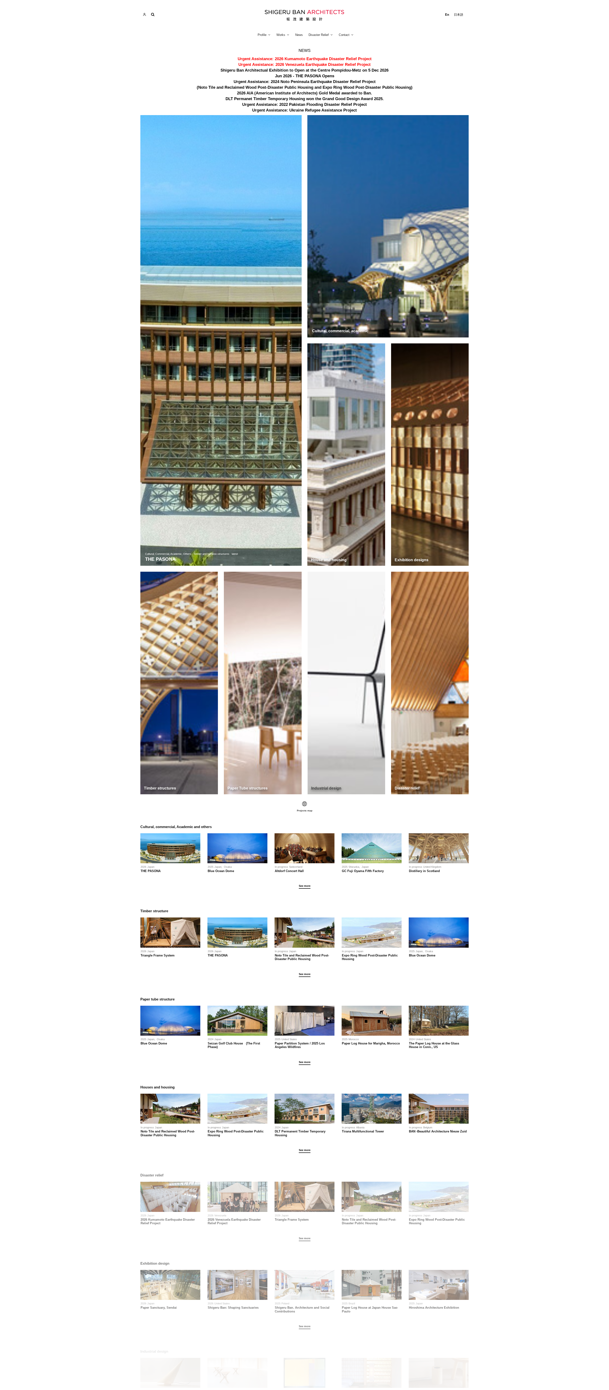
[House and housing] (346, 454)
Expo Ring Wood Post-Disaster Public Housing (370, 957)
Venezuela (220, 1215)
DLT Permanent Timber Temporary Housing (300, 1133)
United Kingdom (432, 866)
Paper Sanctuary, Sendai (159, 1307)
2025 (210, 866)
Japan (150, 866)
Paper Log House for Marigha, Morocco (371, 1043)
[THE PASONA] (221, 340)
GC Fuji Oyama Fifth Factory (363, 871)
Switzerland (295, 866)
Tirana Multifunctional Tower (363, 1131)
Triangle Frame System (158, 955)
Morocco (354, 1039)
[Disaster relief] (430, 683)
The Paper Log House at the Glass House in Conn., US (434, 1045)
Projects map (304, 810)
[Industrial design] (346, 683)
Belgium (427, 1127)
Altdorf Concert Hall (289, 871)
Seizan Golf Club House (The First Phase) (234, 1045)
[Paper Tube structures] (262, 683)
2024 (210, 1039)
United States (289, 1039)
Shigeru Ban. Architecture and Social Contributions (302, 1309)
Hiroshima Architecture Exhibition (434, 1307)
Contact (344, 35)
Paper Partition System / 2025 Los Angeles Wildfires (300, 1045)
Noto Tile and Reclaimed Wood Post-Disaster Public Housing (302, 957)
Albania (360, 1127)
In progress (281, 866)
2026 (143, 866)
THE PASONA (151, 871)
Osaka (228, 866)
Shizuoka (354, 866)
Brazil (352, 1303)
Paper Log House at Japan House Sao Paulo (370, 1309)
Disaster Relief (319, 35)
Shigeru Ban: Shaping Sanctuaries (233, 1307)
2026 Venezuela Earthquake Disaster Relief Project (234, 1221)
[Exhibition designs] (430, 454)
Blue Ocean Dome (222, 871)
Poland (285, 1303)
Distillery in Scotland (424, 871)
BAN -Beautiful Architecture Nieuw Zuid (438, 1131)
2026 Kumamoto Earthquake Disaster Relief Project (168, 1221)
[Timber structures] (179, 683)
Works (280, 35)
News (299, 35)
